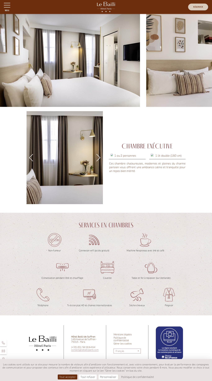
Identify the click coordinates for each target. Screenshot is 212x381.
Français (120, 351)
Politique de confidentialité (121, 339)
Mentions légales (123, 334)
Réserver (198, 7)
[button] (31, 157)
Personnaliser (108, 377)
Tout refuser (88, 377)
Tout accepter (67, 377)
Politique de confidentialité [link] (137, 377)
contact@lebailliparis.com (85, 349)
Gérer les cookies (123, 343)
